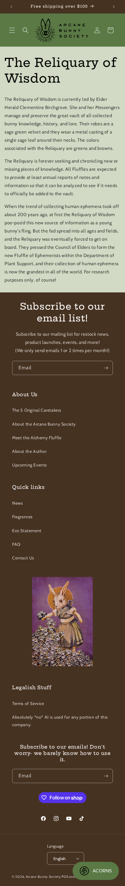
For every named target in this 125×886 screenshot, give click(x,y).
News (17, 503)
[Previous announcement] (11, 6)
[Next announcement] (113, 6)
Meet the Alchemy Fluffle (36, 437)
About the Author (29, 451)
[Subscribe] (106, 368)
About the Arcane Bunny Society (44, 424)
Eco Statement (27, 530)
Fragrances (22, 516)
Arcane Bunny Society (43, 876)
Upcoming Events (29, 465)
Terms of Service (28, 703)
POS (65, 876)
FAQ (16, 544)
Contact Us (23, 558)
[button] (12, 30)
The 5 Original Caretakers (36, 410)
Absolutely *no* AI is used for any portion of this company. (60, 720)
